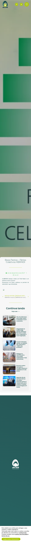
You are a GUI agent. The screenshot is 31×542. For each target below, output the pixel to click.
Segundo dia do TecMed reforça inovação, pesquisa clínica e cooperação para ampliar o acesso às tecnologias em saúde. (21, 382)
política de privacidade (21, 534)
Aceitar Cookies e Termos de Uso (11, 539)
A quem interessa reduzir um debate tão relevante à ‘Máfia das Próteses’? (21, 344)
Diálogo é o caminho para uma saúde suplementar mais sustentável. (21, 356)
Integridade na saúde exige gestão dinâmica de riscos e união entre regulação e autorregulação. (21, 332)
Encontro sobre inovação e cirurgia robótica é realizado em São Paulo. (21, 368)
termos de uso (5, 536)
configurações (23, 533)
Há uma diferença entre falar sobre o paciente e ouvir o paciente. (21, 319)
